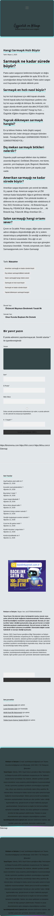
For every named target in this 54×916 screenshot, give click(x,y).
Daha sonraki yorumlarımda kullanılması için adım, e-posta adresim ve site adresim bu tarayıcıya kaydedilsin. (26, 413)
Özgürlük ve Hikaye (27, 25)
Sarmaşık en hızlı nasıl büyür (14, 283)
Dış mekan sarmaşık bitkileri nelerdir (17, 273)
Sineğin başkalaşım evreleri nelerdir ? (16, 517)
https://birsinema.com (9, 445)
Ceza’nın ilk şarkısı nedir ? (12, 523)
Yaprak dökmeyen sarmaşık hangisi (17, 292)
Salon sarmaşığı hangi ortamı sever (17, 278)
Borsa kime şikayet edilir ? (12, 505)
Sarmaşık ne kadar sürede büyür (16, 287)
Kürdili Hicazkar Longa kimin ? (13, 529)
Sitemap (3, 449)
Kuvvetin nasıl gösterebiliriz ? (13, 487)
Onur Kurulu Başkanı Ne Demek (20, 317)
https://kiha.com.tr (42, 445)
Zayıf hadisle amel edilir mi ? (13, 481)
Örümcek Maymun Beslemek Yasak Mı (23, 308)
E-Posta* (6, 386)
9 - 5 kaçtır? (7, 420)
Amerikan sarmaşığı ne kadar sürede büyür (19, 268)
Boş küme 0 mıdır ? (9, 493)
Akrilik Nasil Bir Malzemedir (12, 712)
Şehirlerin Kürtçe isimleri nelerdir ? (15, 511)
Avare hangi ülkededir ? (11, 499)
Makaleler (13, 262)
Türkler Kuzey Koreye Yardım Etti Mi (15, 720)
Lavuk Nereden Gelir (10, 705)
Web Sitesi (7, 397)
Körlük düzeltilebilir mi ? (11, 535)
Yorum (5, 346)
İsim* (5, 375)
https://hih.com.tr (26, 445)
